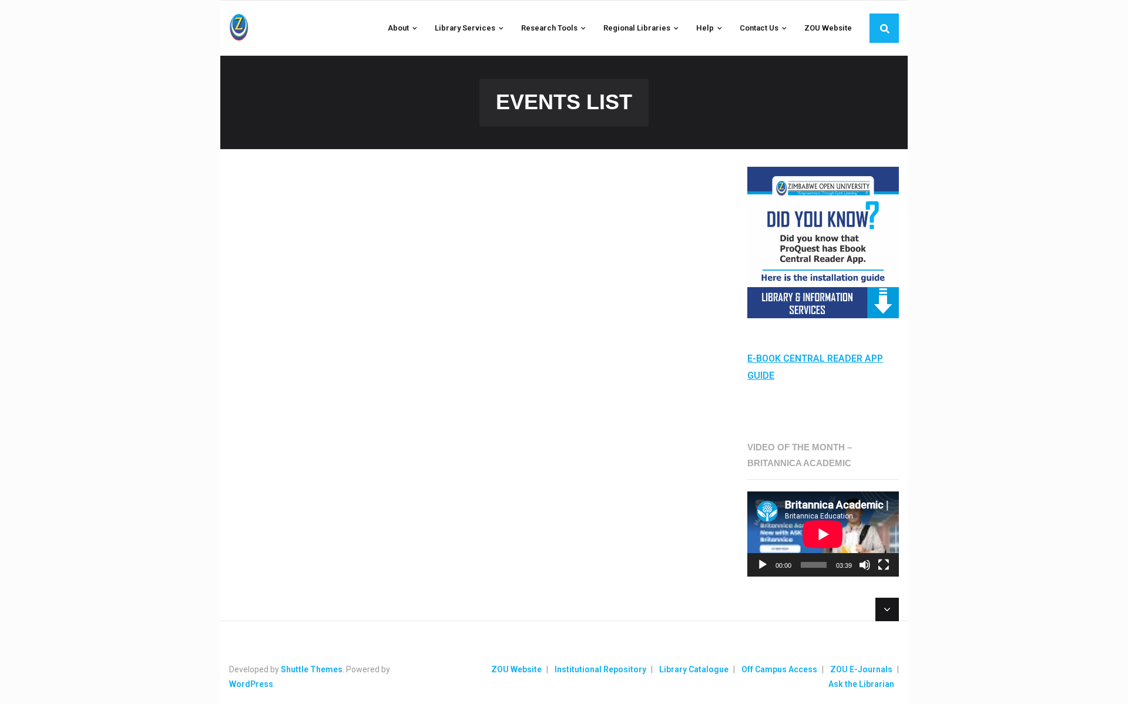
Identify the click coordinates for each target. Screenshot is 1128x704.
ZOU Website (516, 669)
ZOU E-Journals (861, 669)
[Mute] (865, 565)
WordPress (251, 684)
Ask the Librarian (861, 684)
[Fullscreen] (883, 565)
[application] (823, 534)
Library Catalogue (693, 669)
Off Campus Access (779, 669)
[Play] (762, 565)
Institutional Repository (600, 669)
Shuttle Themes (312, 669)
